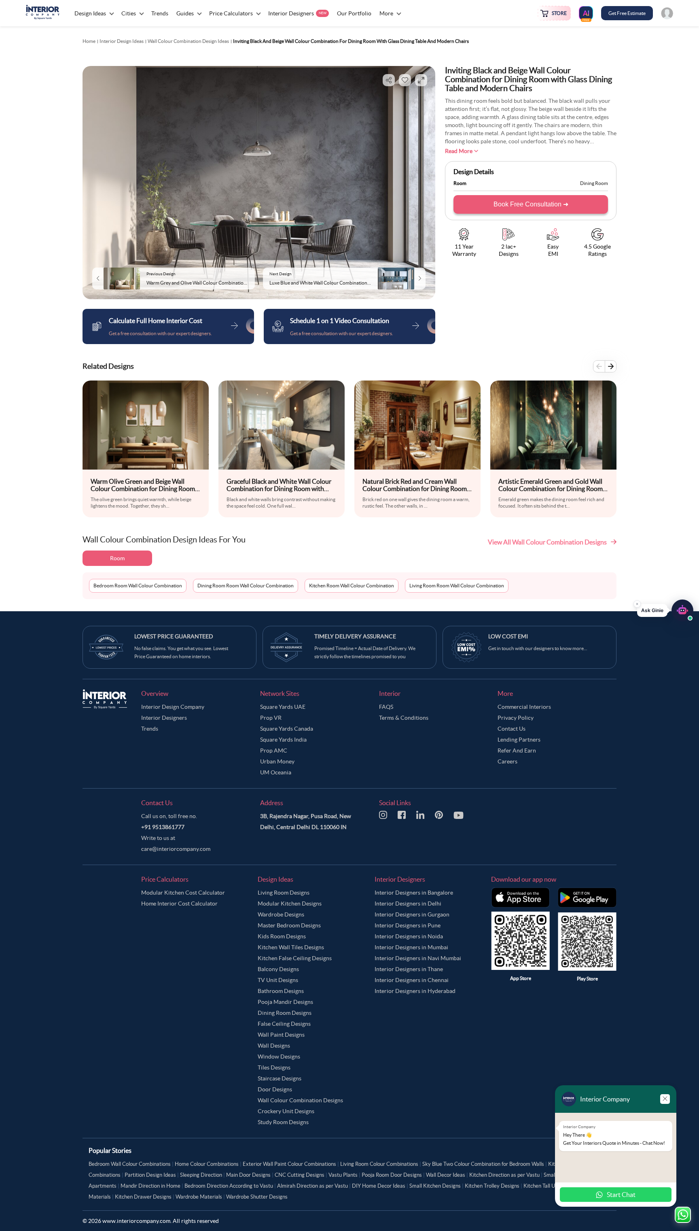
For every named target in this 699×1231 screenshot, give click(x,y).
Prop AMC (273, 750)
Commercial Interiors (524, 707)
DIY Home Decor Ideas (378, 1186)
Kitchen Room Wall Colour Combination (351, 585)
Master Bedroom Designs (289, 925)
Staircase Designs (279, 1078)
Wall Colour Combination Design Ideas (188, 41)
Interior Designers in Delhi (408, 903)
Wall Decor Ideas (445, 1175)
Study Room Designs (283, 1122)
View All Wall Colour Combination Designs (547, 542)
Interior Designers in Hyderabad (415, 991)
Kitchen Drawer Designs (143, 1197)
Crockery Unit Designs (286, 1111)
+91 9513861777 (162, 827)
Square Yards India (283, 739)
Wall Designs (274, 1045)
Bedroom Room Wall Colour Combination (137, 585)
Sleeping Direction (201, 1175)
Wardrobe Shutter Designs (257, 1197)
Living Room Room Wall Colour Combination (456, 585)
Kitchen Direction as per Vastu (504, 1175)
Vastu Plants (343, 1175)
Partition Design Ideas (150, 1175)
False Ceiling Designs (284, 1024)
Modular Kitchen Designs (290, 903)
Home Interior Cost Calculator (179, 903)
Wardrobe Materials (199, 1197)
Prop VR (271, 717)
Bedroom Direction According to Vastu (228, 1186)
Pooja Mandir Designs (285, 1002)
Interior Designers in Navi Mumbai (418, 958)
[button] (665, 608)
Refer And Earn (517, 750)
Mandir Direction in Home (150, 1186)
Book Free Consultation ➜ (531, 204)
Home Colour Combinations (207, 1164)
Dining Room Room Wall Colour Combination (245, 585)
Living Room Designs (283, 892)
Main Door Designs (248, 1175)
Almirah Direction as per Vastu (312, 1186)
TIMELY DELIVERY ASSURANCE (355, 636)
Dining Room (594, 183)
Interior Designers (164, 717)
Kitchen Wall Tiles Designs (291, 947)
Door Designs (275, 1089)
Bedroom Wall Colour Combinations (130, 1164)
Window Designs (279, 1056)
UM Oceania (275, 772)
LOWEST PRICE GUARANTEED (173, 636)
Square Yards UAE (282, 707)
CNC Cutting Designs (299, 1175)
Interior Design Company (172, 707)
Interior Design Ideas (122, 41)
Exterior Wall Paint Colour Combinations (289, 1164)
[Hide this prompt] (637, 602)
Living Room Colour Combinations (379, 1164)
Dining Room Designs (284, 1013)
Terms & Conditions (403, 717)
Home (89, 41)
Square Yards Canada (286, 728)
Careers (507, 761)
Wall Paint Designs (281, 1034)
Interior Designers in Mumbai (411, 947)
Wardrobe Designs (281, 914)
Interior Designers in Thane (409, 969)
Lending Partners (519, 739)
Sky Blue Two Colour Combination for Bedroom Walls (483, 1164)
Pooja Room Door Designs (392, 1175)
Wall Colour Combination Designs (300, 1100)
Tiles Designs (274, 1067)
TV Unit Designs (278, 980)
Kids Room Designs (282, 936)
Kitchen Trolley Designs (492, 1186)
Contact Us (511, 728)
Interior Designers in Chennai (412, 980)
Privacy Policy (516, 717)
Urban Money (277, 761)
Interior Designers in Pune (408, 925)
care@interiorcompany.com (175, 849)
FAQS (386, 707)
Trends (149, 728)
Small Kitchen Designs (435, 1186)
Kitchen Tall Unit (542, 1186)
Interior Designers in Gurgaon (412, 914)
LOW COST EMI (508, 636)
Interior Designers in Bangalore (414, 892)
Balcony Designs (278, 969)
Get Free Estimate (627, 13)
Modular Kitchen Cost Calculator (183, 892)
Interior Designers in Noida (409, 936)
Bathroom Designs (281, 991)
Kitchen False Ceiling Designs (295, 958)
